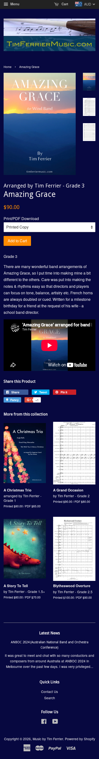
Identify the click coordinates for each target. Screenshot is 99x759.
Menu (14, 3)
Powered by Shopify (80, 738)
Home (8, 67)
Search (49, 697)
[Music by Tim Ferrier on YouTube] (55, 722)
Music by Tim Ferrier (48, 738)
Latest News (49, 633)
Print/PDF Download (21, 218)
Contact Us (49, 691)
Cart (64, 3)
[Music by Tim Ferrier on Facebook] (44, 722)
